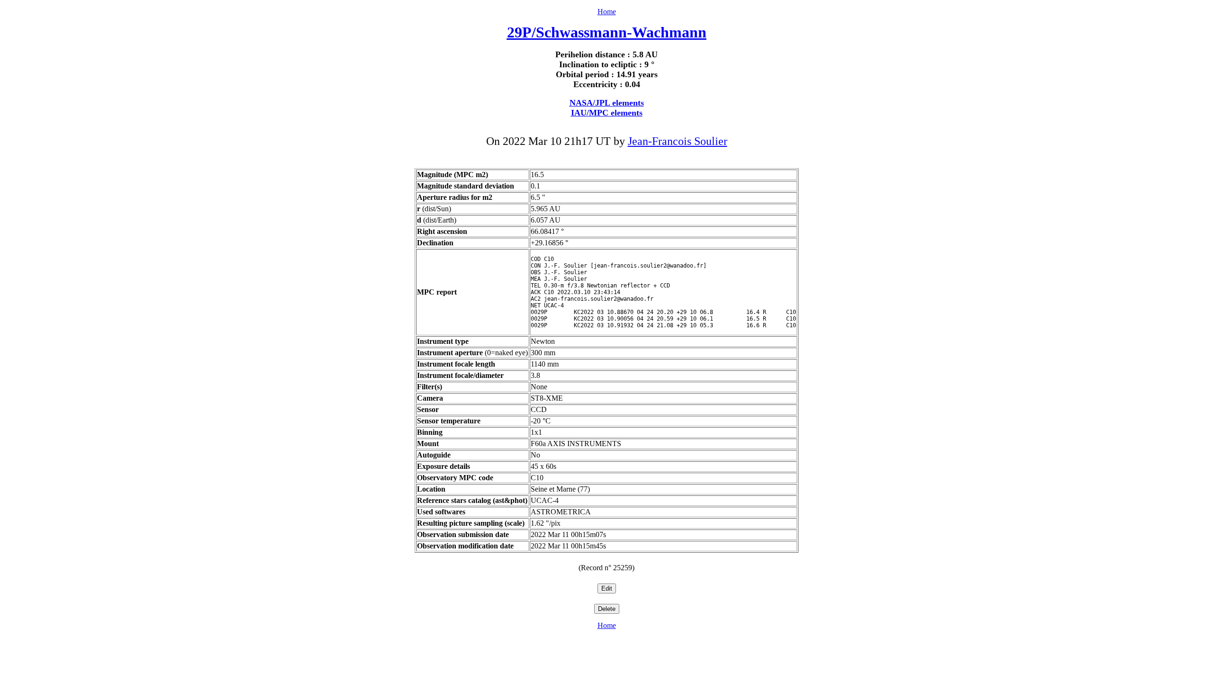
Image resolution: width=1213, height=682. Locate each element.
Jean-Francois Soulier (677, 141)
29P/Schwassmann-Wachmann (606, 32)
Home (606, 12)
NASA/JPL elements (607, 103)
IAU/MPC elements (607, 112)
